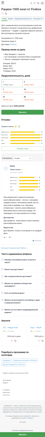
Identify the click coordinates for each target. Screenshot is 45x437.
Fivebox (13, 44)
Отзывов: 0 (10, 331)
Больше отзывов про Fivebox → (14, 248)
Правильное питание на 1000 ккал (25, 360)
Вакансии (6, 392)
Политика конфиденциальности (22, 430)
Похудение (6, 360)
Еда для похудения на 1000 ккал (14, 364)
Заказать (22, 112)
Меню (10, 19)
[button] (2, 2)
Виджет (5, 383)
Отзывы (36, 19)
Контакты (6, 395)
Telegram (30, 418)
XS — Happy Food (10, 327)
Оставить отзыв (22, 149)
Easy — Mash (35, 327)
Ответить (38, 241)
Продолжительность (23, 19)
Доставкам (7, 380)
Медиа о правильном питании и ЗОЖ (15, 373)
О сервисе (6, 390)
